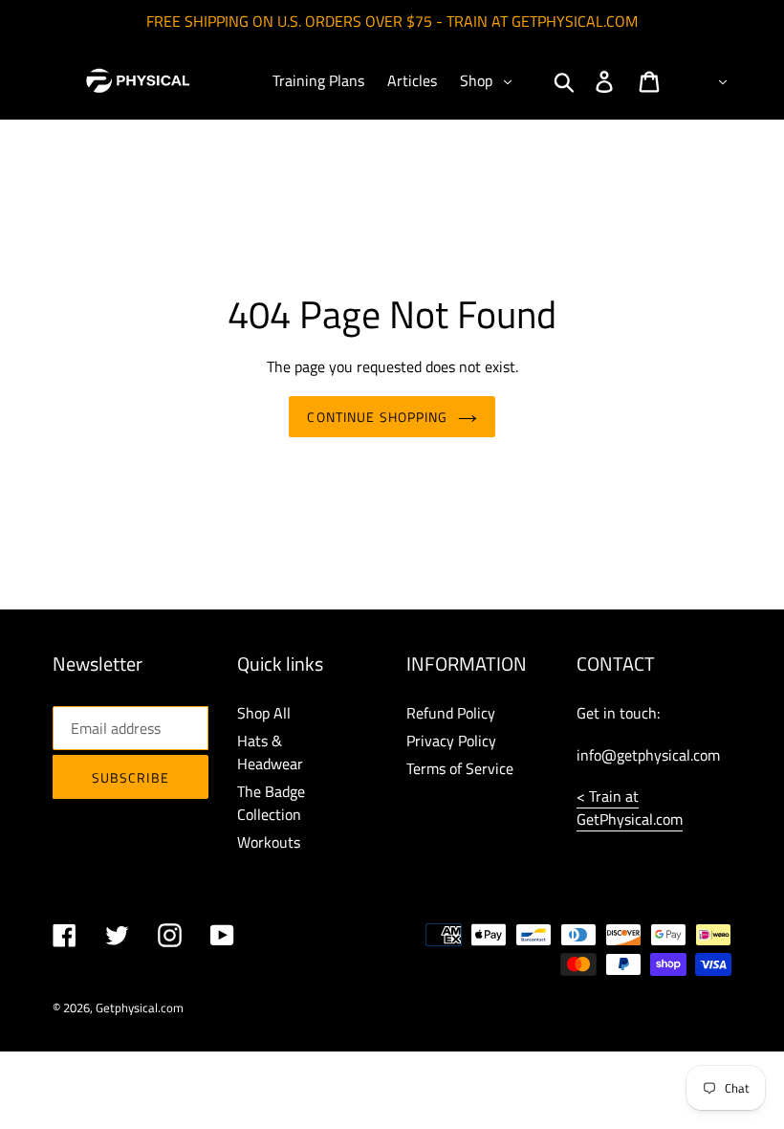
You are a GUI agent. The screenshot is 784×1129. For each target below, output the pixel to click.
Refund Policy (450, 712)
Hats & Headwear (270, 752)
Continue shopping (377, 417)
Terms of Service (459, 768)
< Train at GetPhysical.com (630, 807)
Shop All (264, 712)
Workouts (268, 841)
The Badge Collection (271, 803)
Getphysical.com (140, 1007)
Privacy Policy (451, 740)
